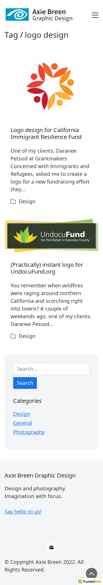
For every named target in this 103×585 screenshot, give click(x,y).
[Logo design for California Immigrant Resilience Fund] (51, 86)
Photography (29, 432)
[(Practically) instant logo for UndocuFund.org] (51, 235)
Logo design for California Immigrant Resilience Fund (46, 133)
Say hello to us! (23, 511)
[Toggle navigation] (95, 15)
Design (27, 201)
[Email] (51, 548)
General (22, 422)
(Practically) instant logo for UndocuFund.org (47, 268)
